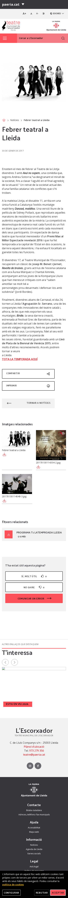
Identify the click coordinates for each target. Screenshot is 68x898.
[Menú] (22, 4)
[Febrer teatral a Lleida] (17, 439)
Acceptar (58, 893)
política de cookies (13, 884)
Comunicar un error (31, 598)
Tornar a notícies (38, 403)
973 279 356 (36, 750)
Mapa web (34, 831)
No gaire (34, 587)
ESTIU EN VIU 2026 (17, 704)
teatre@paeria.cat (34, 754)
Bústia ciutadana (34, 810)
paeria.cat (10, 4)
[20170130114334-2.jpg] (51, 445)
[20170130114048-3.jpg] (17, 484)
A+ (24, 13)
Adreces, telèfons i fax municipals (34, 814)
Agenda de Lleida (34, 849)
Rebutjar (42, 893)
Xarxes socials (34, 853)
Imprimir (11, 385)
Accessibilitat (34, 827)
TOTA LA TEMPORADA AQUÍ (19, 359)
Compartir (13, 373)
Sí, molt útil (34, 576)
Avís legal (34, 866)
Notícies (14, 120)
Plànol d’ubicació (34, 746)
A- (37, 13)
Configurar (11, 893)
